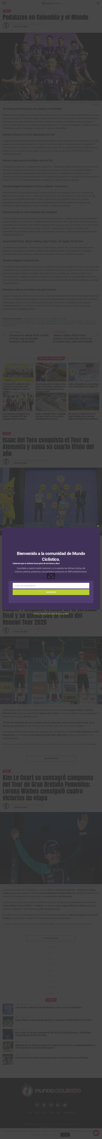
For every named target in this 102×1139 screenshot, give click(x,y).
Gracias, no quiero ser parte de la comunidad (51, 614)
